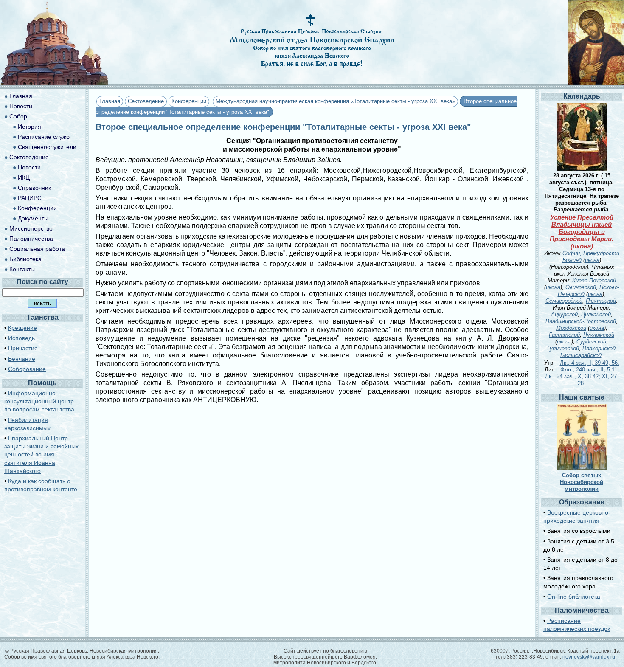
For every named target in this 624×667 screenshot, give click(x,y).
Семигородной (563, 301)
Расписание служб (44, 136)
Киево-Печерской (594, 280)
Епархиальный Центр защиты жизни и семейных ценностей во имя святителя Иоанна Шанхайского (41, 454)
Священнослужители (47, 147)
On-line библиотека (573, 596)
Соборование (27, 369)
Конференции (188, 101)
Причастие (23, 348)
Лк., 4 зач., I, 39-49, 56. (589, 363)
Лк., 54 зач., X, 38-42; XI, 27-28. (581, 379)
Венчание (21, 358)
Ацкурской (564, 314)
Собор (18, 116)
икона (582, 246)
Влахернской (599, 348)
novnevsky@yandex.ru (588, 657)
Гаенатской (564, 335)
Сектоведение (146, 101)
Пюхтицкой (601, 301)
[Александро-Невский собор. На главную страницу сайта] (54, 82)
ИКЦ (24, 177)
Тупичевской (562, 348)
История (29, 126)
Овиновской (580, 287)
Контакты (22, 269)
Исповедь (21, 338)
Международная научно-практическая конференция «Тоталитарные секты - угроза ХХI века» (335, 101)
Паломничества (31, 238)
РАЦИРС (30, 197)
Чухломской (598, 335)
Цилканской (596, 314)
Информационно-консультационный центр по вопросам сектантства (39, 401)
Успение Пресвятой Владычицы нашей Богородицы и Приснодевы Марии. (581, 228)
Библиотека (25, 259)
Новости (20, 106)
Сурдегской (591, 341)
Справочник (34, 187)
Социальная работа (37, 248)
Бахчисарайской (581, 355)
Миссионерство (31, 228)
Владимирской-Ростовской (580, 321)
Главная (109, 101)
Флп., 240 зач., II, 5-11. (589, 369)
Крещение (22, 327)
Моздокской (571, 328)
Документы (33, 218)
